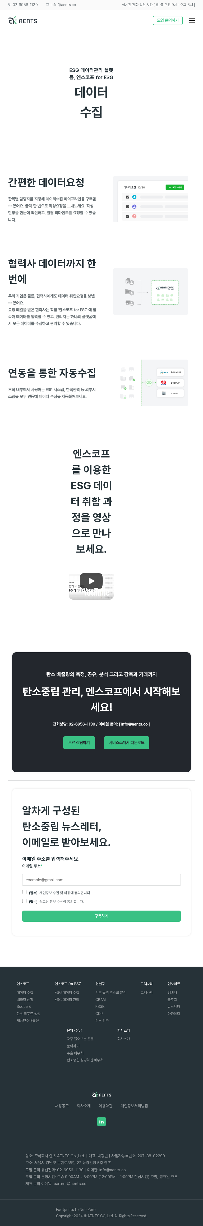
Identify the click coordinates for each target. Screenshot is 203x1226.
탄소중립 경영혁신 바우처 (85, 1059)
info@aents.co (63, 4)
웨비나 (172, 992)
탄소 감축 (102, 1020)
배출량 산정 (25, 999)
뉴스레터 (174, 1006)
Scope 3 (24, 1006)
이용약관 (105, 1106)
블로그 (172, 999)
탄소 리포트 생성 (28, 1013)
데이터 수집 (25, 992)
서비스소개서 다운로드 (126, 742)
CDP (99, 1013)
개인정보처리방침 (134, 1106)
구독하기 (101, 916)
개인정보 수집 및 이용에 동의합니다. (60, 892)
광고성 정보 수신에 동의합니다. (56, 901)
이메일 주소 (32, 866)
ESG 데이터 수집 (67, 992)
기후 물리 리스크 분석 (110, 992)
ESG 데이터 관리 (67, 999)
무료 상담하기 (79, 742)
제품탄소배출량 (28, 1020)
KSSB (100, 1006)
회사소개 (123, 1038)
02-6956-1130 (25, 4)
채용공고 (62, 1106)
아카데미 (174, 1013)
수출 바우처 (75, 1052)
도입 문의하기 (168, 20)
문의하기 (73, 1045)
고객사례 (147, 992)
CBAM (100, 999)
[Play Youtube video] (91, 581)
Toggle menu (194, 21)
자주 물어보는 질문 (80, 1038)
